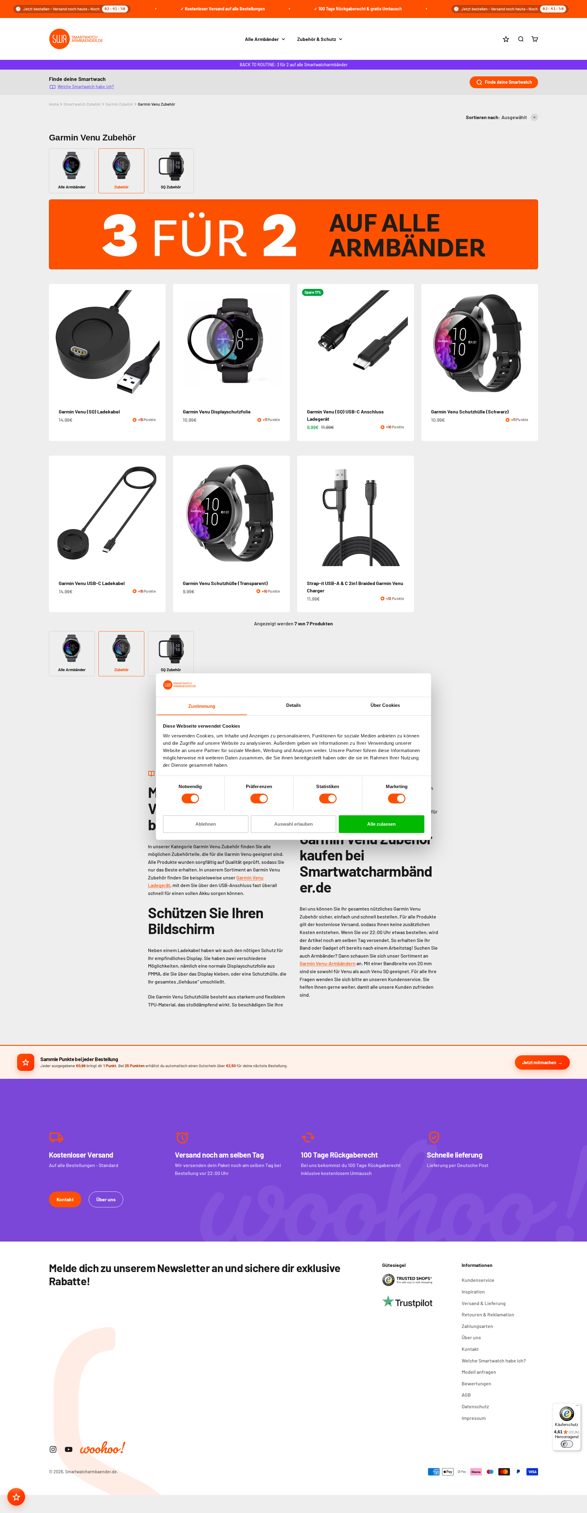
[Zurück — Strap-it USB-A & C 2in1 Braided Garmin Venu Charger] (304, 514)
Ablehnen (205, 823)
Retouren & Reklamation (488, 1314)
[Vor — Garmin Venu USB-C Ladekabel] (158, 514)
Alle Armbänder (262, 39)
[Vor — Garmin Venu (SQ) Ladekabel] (158, 342)
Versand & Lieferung (484, 1303)
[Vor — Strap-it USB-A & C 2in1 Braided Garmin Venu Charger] (407, 514)
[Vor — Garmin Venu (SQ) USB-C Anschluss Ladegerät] (407, 342)
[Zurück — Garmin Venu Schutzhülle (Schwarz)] (429, 342)
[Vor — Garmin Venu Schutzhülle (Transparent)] (282, 514)
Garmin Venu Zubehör (156, 104)
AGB (466, 1395)
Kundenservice (478, 1280)
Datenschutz (475, 1406)
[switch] (259, 798)
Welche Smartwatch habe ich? (85, 86)
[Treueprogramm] (16, 1497)
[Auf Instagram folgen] (53, 1449)
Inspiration (473, 1291)
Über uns (106, 1199)
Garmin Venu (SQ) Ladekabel (89, 411)
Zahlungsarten (477, 1326)
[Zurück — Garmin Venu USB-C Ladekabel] (56, 514)
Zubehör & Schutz (316, 39)
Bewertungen (476, 1383)
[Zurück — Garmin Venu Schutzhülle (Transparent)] (180, 514)
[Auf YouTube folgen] (69, 1449)
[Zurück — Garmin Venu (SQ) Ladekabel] (56, 342)
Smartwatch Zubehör (82, 104)
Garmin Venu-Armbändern (328, 963)
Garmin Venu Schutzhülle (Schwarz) (470, 411)
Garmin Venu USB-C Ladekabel (92, 583)
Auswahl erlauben (293, 823)
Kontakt (65, 1199)
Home (54, 104)
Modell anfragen (479, 1372)
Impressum (474, 1418)
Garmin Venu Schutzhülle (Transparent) (225, 583)
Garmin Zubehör (119, 104)
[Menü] (577, 1406)
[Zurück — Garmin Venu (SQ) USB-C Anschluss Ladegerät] (304, 342)
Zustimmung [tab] (202, 705)
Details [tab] (293, 704)
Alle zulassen (381, 823)
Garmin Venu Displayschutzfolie (217, 411)
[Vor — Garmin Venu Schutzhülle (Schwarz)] (531, 342)
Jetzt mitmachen (539, 1062)
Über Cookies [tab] (385, 704)
